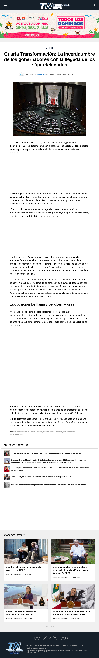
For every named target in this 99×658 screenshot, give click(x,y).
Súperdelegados (17, 434)
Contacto (42, 648)
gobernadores (69, 432)
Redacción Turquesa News (14, 574)
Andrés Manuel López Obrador (29, 432)
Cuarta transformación (52, 432)
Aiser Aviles (41, 75)
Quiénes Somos (32, 648)
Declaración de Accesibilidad (50, 645)
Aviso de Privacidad (32, 645)
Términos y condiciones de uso (72, 645)
